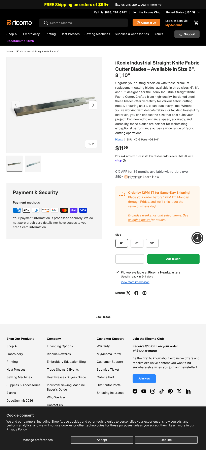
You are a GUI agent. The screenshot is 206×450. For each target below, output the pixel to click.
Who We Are (56, 397)
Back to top (103, 316)
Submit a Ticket (108, 369)
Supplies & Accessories (23, 385)
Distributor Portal (109, 385)
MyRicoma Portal (109, 354)
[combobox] (83, 23)
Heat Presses (16, 369)
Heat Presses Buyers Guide (66, 377)
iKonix (119, 139)
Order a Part (105, 377)
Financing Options (60, 346)
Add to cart (173, 258)
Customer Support (110, 362)
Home (9, 51)
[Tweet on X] (128, 293)
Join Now (144, 378)
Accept (102, 440)
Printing (12, 362)
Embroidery (14, 354)
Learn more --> (151, 4)
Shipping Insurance (111, 393)
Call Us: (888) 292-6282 (110, 12)
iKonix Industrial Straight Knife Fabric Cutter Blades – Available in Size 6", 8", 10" (39, 51)
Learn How (151, 176)
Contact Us (55, 405)
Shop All (12, 346)
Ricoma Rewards (59, 354)
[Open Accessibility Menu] (197, 238)
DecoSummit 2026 (20, 41)
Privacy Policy (16, 429)
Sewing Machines (19, 377)
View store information (135, 282)
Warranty (103, 346)
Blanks (11, 393)
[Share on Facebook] (136, 293)
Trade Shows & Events (63, 369)
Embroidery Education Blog (66, 362)
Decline (166, 440)
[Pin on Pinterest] (144, 293)
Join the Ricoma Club (146, 12)
